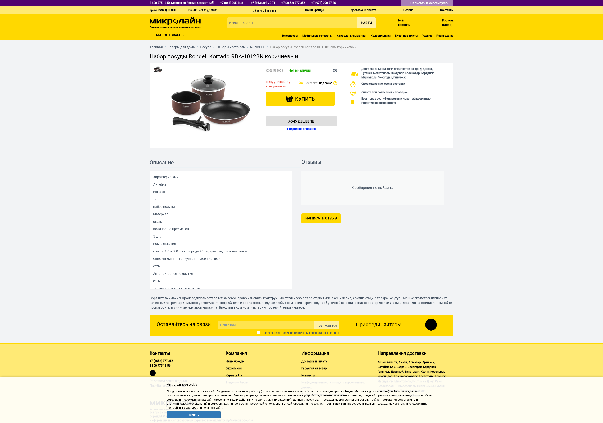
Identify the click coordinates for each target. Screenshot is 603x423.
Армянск (428, 362)
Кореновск (437, 371)
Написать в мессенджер (429, 3)
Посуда (205, 47)
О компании (234, 368)
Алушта (392, 362)
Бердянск (429, 367)
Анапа (403, 362)
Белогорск (415, 367)
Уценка (427, 35)
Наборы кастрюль (230, 47)
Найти (366, 23)
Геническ (384, 371)
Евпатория (412, 371)
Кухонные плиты (406, 35)
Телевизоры (290, 35)
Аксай (382, 362)
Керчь (425, 371)
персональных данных (324, 333)
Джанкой (397, 371)
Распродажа (444, 35)
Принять (194, 414)
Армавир (415, 362)
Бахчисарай (398, 367)
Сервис (408, 10)
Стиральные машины (351, 35)
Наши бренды (314, 10)
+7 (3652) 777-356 (161, 361)
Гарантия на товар (314, 368)
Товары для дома (181, 47)
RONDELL (257, 47)
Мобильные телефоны (317, 35)
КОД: (269, 70)
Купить (305, 99)
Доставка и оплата (363, 10)
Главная (156, 47)
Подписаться (326, 325)
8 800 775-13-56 (160, 365)
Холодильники (381, 35)
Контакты (446, 10)
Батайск (383, 367)
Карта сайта (234, 375)
